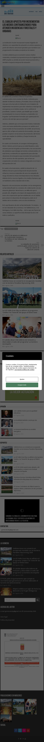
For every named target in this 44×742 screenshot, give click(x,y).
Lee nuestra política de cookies (24, 369)
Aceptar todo (22, 385)
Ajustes (22, 379)
